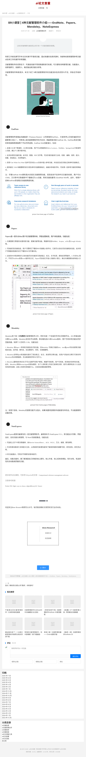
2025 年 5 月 (6, 680)
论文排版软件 (56, 749)
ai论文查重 (43, 3)
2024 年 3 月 (6, 711)
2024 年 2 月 (6, 713)
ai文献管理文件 (21, 13)
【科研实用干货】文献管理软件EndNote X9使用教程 (52, 612)
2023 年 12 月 (6, 717)
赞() (43, 568)
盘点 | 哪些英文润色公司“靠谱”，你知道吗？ (19, 585)
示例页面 (41, 8)
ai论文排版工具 (7, 734)
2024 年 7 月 (6, 702)
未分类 (4, 741)
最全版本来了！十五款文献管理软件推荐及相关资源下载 (14, 634)
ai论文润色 (5, 738)
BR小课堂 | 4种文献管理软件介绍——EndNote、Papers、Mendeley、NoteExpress (52, 576)
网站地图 (38, 749)
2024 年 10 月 (7, 695)
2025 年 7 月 (6, 676)
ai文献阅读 (5, 732)
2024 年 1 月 (6, 715)
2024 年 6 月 (6, 704)
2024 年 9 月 (6, 698)
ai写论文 (49, 749)
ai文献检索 (5, 725)
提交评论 (75, 656)
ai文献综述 (5, 730)
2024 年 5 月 (6, 706)
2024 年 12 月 (6, 691)
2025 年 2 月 (6, 687)
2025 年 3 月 (6, 684)
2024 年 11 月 (6, 693)
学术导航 (44, 749)
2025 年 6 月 (6, 678)
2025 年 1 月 (6, 689)
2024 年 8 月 (6, 700)
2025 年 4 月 (6, 682)
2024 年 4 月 (6, 709)
